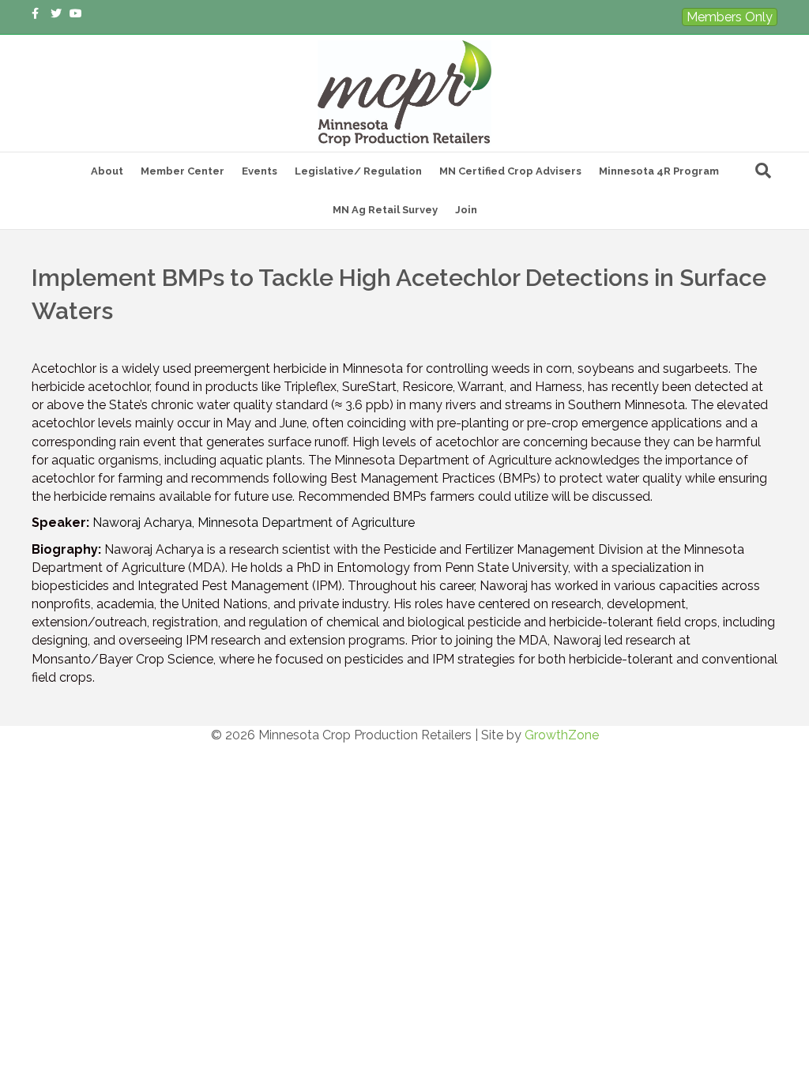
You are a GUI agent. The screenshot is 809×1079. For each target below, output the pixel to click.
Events (259, 171)
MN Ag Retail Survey (385, 210)
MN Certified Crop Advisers (510, 171)
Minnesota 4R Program (659, 171)
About (107, 171)
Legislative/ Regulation (358, 171)
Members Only (730, 16)
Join (466, 210)
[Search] (763, 170)
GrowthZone (562, 735)
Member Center (182, 171)
